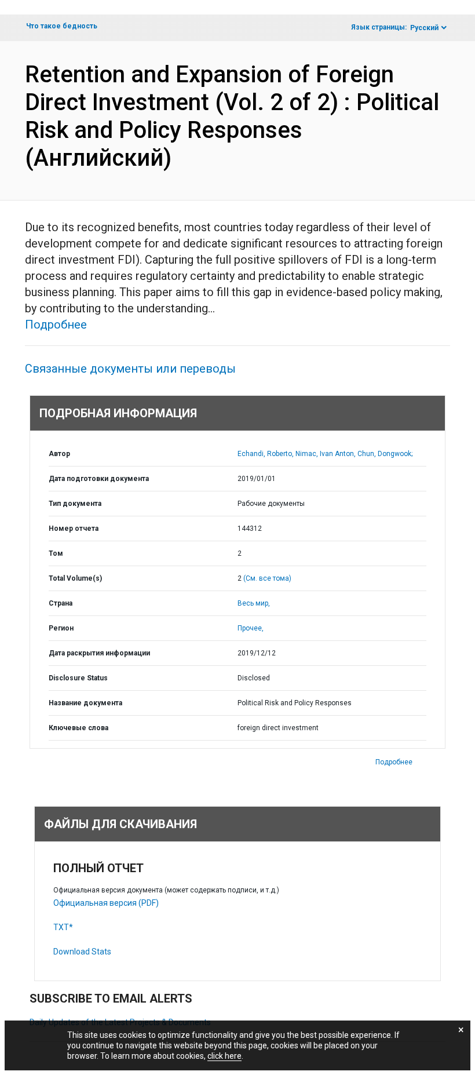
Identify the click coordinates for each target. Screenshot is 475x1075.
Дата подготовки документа (99, 479)
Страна (60, 603)
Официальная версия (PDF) (106, 903)
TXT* (63, 927)
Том (56, 553)
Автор (59, 454)
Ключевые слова (78, 728)
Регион (61, 628)
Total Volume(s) (75, 578)
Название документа (85, 703)
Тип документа (75, 504)
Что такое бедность (61, 26)
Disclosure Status (78, 678)
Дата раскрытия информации (99, 653)
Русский (424, 28)
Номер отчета (73, 528)
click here (224, 1056)
